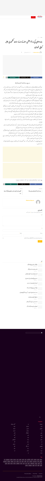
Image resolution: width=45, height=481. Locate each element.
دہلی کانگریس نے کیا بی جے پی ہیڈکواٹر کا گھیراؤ (32, 265)
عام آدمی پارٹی (5, 461)
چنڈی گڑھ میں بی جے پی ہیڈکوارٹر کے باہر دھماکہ (32, 288)
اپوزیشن (20, 460)
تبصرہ (41, 215)
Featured (41, 424)
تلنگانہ (38, 461)
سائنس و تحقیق (27, 446)
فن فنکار (14, 426)
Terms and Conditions (27, 474)
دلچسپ (28, 435)
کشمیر (25, 180)
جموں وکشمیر (31, 461)
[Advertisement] (22, 7)
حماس (27, 461)
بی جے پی (41, 461)
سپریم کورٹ (9, 461)
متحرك (14, 442)
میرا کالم (14, 448)
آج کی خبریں (41, 429)
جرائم (41, 448)
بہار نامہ (41, 444)
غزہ (41, 463)
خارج (27, 180)
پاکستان (6, 463)
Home (41, 37)
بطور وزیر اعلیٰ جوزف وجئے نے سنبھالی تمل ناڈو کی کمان (31, 274)
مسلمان (28, 463)
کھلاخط (14, 437)
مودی (23, 463)
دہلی (20, 461)
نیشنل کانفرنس (18, 463)
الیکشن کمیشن (28, 460)
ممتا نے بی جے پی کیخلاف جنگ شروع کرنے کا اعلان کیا (31, 279)
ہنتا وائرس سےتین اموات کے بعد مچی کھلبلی (32, 269)
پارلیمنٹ (8, 463)
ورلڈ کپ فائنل (22, 180)
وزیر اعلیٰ (11, 463)
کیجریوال (33, 465)
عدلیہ (28, 453)
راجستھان (17, 461)
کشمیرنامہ (14, 435)
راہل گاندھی (12, 461)
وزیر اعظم (14, 463)
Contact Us (40, 474)
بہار (4, 460)
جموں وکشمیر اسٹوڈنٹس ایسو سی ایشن (33, 180)
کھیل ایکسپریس (13, 440)
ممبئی (26, 463)
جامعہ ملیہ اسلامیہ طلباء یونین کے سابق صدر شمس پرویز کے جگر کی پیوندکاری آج (28, 293)
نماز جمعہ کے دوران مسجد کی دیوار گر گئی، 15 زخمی (32, 302)
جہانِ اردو (41, 451)
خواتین (22, 461)
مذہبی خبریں (14, 444)
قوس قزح (14, 431)
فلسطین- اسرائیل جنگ (13, 424)
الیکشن (41, 437)
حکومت (25, 461)
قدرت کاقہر (14, 429)
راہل (14, 461)
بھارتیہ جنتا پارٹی (7, 460)
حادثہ (28, 424)
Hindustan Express (36, 53)
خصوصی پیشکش (27, 433)
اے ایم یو (15, 460)
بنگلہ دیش (11, 460)
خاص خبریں (28, 429)
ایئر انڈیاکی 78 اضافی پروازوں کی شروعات (32, 297)
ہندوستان (26, 465)
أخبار (41, 431)
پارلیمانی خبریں (41, 446)
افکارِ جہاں (41, 435)
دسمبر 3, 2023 (28, 53)
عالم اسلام (28, 451)
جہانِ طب (41, 453)
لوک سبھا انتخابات (32, 463)
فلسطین (39, 463)
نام (41, 228)
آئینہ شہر (41, 426)
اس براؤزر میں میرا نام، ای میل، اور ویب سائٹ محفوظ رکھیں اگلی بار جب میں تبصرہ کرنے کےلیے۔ (33, 238)
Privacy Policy (35, 474)
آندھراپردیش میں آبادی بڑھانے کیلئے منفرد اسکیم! (32, 307)
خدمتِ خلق (28, 431)
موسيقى (14, 446)
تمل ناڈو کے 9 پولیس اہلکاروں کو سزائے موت (32, 283)
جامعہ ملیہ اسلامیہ (34, 461)
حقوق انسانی (27, 426)
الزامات (39, 180)
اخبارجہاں (41, 433)
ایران (17, 460)
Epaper (33, 17)
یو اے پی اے (17, 180)
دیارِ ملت (28, 440)
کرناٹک (38, 465)
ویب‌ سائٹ (41, 233)
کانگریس (41, 465)
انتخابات (23, 460)
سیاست (28, 448)
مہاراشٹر (21, 463)
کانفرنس (14, 433)
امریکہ (25, 460)
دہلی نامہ (28, 437)
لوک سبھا (36, 463)
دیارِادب (28, 444)
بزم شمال (41, 440)
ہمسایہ (14, 451)
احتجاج (41, 460)
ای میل (20, 233)
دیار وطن (39, 37)
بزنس (41, 442)
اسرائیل (38, 460)
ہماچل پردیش (30, 465)
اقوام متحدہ (35, 460)
